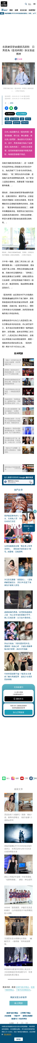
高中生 (28, 119)
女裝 (22, 119)
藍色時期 (17, 123)
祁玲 (11, 103)
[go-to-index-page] (16, 59)
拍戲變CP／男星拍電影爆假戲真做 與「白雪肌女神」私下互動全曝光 (13, 430)
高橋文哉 (25, 123)
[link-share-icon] (16, 108)
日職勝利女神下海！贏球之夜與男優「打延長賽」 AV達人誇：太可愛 (13, 440)
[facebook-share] (6, 108)
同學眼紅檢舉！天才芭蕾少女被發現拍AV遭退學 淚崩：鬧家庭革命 (12, 421)
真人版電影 (14, 119)
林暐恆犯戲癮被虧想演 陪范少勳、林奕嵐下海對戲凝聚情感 (13, 382)
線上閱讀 (18, 1003)
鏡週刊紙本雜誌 (22, 987)
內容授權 (8, 1016)
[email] (27, 1023)
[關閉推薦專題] (35, 511)
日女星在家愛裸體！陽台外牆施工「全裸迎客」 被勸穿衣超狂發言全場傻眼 (13, 411)
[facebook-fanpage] (17, 1023)
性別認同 (8, 123)
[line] (11, 1023)
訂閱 (26, 778)
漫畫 (7, 119)
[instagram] (22, 1023)
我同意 (18, 1039)
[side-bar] (34, 4)
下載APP (17, 1016)
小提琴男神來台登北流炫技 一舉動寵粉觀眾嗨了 (12, 391)
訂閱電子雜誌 (26, 1013)
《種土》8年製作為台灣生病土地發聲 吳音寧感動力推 (13, 362)
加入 (8, 778)
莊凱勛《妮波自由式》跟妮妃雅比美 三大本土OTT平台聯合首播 (12, 372)
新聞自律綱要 (28, 1016)
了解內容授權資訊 (23, 990)
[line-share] (11, 108)
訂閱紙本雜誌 (4, 4)
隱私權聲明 (7, 1034)
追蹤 (17, 778)
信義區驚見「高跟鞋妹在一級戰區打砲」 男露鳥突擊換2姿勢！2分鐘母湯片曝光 (13, 401)
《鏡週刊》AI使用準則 (18, 1019)
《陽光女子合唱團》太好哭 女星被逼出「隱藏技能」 (13, 450)
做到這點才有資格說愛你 (12, 468)
